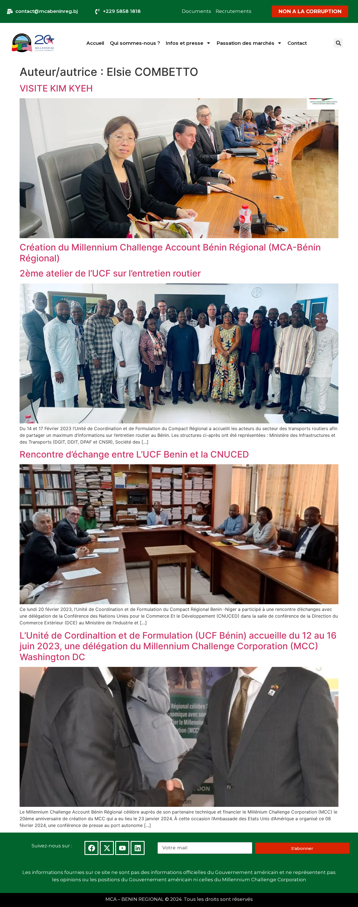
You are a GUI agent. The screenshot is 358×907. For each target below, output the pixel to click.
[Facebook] (91, 848)
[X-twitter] (107, 848)
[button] (338, 43)
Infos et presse (184, 43)
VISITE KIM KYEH (56, 88)
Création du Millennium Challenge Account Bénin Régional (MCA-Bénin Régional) (170, 252)
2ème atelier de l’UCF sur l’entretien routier (110, 273)
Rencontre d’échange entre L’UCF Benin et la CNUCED (134, 454)
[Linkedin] (138, 848)
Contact (297, 43)
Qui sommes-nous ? (135, 43)
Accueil (95, 43)
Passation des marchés (245, 43)
